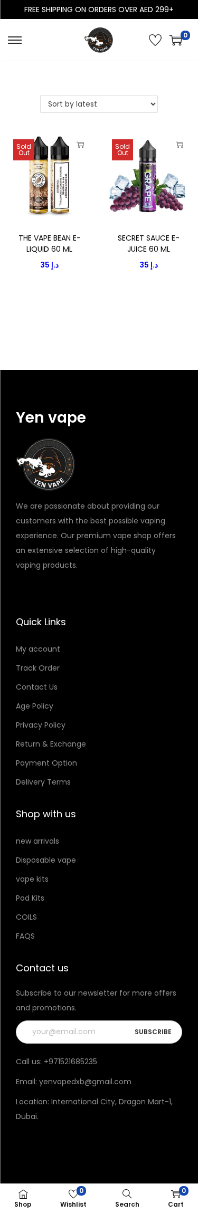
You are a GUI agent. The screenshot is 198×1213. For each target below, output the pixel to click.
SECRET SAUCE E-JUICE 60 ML (149, 243)
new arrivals (37, 841)
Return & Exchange (51, 744)
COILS (26, 917)
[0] (175, 40)
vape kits (32, 879)
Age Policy (34, 706)
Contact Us (37, 687)
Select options (80, 144)
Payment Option (46, 763)
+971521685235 (70, 1061)
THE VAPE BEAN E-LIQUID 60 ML (49, 243)
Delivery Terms (43, 782)
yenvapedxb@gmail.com (85, 1081)
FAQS (25, 936)
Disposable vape (46, 860)
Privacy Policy (40, 725)
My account (38, 649)
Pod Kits (30, 898)
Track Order (38, 668)
